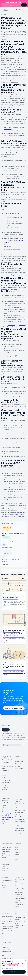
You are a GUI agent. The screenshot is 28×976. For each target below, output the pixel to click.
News (3, 890)
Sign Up (19, 9)
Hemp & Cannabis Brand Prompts (6, 848)
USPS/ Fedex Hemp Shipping (20, 926)
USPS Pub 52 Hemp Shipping (20, 931)
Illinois (16, 859)
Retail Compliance (6, 923)
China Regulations (19, 816)
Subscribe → (14, 971)
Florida (16, 849)
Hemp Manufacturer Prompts (7, 844)
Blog (3, 823)
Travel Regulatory (6, 919)
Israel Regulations (19, 830)
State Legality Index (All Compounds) (7, 814)
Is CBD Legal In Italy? (20, 803)
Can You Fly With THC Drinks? (20, 922)
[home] (6, 9)
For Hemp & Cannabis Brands (7, 767)
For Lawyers (5, 775)
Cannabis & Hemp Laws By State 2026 (20, 889)
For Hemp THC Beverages (5, 763)
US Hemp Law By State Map (19, 800)
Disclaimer (4, 945)
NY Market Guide (19, 761)
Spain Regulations (19, 828)
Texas (16, 847)
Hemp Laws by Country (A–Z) (5, 820)
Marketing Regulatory (7, 916)
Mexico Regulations (20, 821)
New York (17, 857)
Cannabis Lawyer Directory (6, 810)
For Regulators (5, 785)
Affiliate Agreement (7, 958)
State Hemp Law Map (7, 759)
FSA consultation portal (18, 275)
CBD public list (7, 129)
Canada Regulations (20, 833)
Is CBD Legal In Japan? (20, 810)
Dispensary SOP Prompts (6, 865)
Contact (4, 807)
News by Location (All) (7, 817)
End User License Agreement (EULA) (6, 950)
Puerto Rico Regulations (18, 824)
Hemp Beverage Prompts (6, 852)
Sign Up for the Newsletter (6, 799)
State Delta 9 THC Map (19, 844)
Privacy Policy (5, 947)
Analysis (4, 885)
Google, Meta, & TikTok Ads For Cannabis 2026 (19, 894)
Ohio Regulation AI (19, 768)
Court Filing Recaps (7, 880)
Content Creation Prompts (6, 856)
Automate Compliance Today (13, 708)
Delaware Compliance (20, 763)
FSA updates (11, 325)
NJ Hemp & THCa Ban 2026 (20, 884)
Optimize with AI (19, 759)
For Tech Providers (6, 780)
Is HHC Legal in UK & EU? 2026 (20, 899)
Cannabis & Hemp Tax (7, 930)
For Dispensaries (6, 777)
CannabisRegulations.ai (16, 514)
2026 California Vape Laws (20, 880)
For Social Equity (6, 782)
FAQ (3, 883)
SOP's (3, 933)
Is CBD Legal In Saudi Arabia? (20, 806)
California (17, 852)
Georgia (17, 854)
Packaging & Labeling (7, 926)
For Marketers (5, 770)
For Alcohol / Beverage (5, 788)
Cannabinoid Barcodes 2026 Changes (19, 904)
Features (4, 805)
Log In (6, 729)
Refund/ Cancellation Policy (7, 954)
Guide (3, 887)
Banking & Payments (7, 921)
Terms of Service (6, 942)
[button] (24, 9)
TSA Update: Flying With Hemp (20, 918)
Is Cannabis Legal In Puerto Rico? (19, 813)
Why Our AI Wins (19, 766)
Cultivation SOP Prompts (6, 861)
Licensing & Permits (7, 928)
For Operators (5, 773)
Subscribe (24, 4)
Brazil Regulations (19, 819)
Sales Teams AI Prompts (5, 869)
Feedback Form (6, 802)
